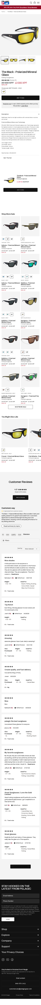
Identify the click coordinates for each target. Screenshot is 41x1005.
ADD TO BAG (20, 190)
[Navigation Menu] (38, 2)
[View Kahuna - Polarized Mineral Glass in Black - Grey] (11, 239)
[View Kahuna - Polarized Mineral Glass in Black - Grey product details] (11, 264)
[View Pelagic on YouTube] (7, 959)
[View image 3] (23, 60)
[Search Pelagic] (31, 3)
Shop (4, 929)
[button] (35, 3)
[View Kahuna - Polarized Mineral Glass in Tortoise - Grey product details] (11, 226)
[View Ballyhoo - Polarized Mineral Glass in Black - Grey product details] (11, 302)
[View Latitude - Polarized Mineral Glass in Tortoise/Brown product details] (30, 339)
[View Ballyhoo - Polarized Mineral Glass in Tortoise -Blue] (22, 276)
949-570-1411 (20, 983)
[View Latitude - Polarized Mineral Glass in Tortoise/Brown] (3, 390)
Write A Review (20, 497)
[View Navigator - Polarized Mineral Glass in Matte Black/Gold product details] (30, 302)
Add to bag (20, 98)
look (19, 535)
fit (3, 535)
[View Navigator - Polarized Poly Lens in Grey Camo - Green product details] (30, 377)
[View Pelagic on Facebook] (12, 959)
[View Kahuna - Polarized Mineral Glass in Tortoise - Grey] (7, 276)
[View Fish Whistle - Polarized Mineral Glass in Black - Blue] (38, 450)
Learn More (24, 106)
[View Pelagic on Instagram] (3, 959)
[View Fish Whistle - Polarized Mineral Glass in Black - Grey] (34, 450)
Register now (7, 104)
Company (7, 940)
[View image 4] (31, 60)
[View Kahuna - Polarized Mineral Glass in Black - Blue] (3, 239)
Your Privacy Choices (13, 952)
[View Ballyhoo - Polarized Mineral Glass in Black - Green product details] (30, 264)
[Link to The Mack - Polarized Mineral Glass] (9, 180)
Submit (8, 919)
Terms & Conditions (34, 995)
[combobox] (28, 548)
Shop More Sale (20, 407)
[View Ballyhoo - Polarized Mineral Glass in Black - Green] (7, 314)
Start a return (20, 978)
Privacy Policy (23, 914)
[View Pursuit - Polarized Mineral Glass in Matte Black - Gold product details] (15, 433)
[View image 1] (5, 60)
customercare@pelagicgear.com (20, 989)
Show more (26, 534)
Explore (6, 935)
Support (6, 946)
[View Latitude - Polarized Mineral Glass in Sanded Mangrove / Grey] (27, 352)
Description (5, 114)
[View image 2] (14, 60)
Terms (29, 914)
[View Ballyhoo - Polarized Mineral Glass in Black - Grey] (31, 276)
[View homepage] (5, 3)
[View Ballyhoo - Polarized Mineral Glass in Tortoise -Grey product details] (11, 339)
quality (14, 535)
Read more (15, 574)
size (7, 535)
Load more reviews (20, 867)
